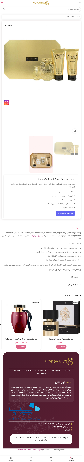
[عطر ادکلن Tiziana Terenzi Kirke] (61, 318)
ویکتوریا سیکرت (37, 235)
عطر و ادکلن (69, 16)
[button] (76, 79)
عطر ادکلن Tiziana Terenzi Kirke (61, 339)
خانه (78, 16)
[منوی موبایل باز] (79, 3)
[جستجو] (4, 9)
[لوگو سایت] (41, 3)
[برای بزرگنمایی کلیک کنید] (74, 131)
